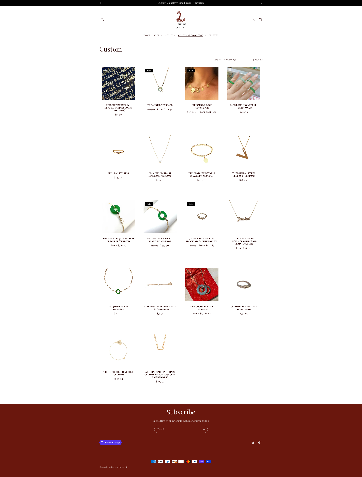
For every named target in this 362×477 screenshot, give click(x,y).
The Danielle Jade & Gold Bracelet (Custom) (118, 239)
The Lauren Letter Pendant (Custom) (243, 174)
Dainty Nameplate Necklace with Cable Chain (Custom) (244, 241)
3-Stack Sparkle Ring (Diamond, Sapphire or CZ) (202, 239)
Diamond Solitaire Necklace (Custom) (160, 174)
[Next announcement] (262, 3)
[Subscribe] (204, 429)
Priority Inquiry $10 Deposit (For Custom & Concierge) (118, 108)
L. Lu (108, 467)
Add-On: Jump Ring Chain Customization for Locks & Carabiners (160, 375)
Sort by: (217, 59)
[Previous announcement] (100, 3)
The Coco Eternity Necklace (201, 307)
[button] (102, 19)
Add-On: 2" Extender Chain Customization (160, 307)
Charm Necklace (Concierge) (202, 106)
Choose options (160, 122)
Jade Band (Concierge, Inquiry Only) (243, 106)
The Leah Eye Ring (118, 173)
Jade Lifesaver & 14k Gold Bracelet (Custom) (160, 239)
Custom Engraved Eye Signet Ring (243, 307)
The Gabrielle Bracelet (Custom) (118, 373)
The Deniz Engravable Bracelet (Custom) (201, 174)
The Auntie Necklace (160, 105)
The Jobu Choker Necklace (118, 307)
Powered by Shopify (119, 467)
